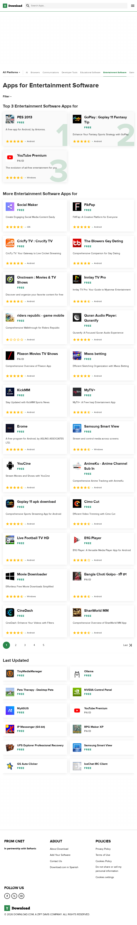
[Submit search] (28, 6)
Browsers (35, 72)
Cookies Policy (104, 861)
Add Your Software (60, 854)
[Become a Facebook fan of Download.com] (7, 896)
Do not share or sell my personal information (108, 868)
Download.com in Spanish (64, 867)
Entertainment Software (114, 72)
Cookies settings (105, 877)
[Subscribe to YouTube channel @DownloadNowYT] (21, 896)
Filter (6, 96)
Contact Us (56, 861)
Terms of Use (103, 854)
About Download (59, 848)
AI (27, 72)
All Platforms (10, 72)
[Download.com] (12, 6)
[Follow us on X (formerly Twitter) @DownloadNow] (14, 896)
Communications (51, 72)
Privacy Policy (103, 848)
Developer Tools (69, 72)
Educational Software (90, 72)
